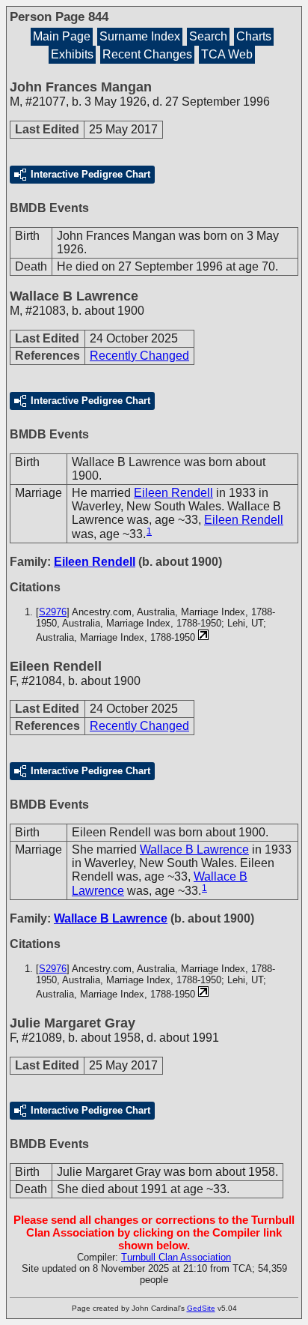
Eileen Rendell (173, 492)
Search (208, 36)
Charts (253, 36)
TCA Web (227, 54)
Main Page (61, 36)
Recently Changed (139, 355)
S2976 (53, 612)
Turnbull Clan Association (176, 1257)
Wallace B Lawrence (194, 849)
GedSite (201, 1308)
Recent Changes (147, 54)
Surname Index (139, 36)
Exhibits (72, 54)
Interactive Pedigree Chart (90, 174)
